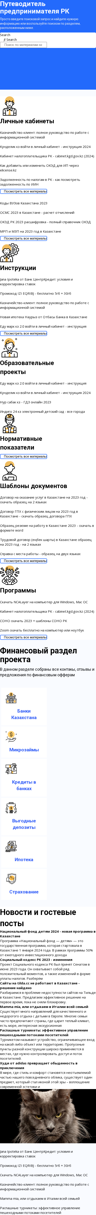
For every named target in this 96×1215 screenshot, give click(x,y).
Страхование (24, 892)
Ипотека (24, 859)
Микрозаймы (24, 749)
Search (5, 34)
